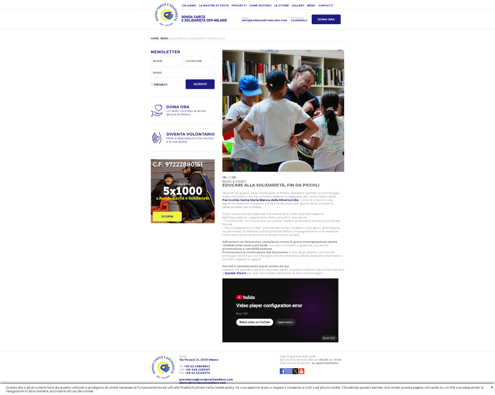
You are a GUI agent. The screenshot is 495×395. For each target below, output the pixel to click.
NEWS (311, 5)
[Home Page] (166, 14)
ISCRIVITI (200, 84)
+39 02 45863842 (197, 366)
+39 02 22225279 (197, 373)
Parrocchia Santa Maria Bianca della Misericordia (260, 200)
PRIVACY (160, 84)
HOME (155, 38)
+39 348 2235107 (197, 369)
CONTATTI (325, 5)
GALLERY (298, 5)
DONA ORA (326, 19)
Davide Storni (235, 273)
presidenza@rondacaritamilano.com (206, 379)
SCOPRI (167, 216)
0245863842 (299, 20)
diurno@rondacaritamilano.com (202, 383)
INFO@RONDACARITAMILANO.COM (264, 20)
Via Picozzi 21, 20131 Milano (198, 360)
